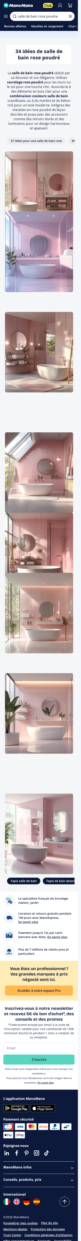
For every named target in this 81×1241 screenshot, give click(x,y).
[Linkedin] (6, 1153)
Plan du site (49, 1223)
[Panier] (70, 5)
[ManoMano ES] (36, 1201)
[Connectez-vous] (60, 5)
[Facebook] (16, 1153)
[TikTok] (46, 1153)
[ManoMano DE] (26, 1201)
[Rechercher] (14, 16)
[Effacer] (70, 16)
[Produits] (5, 16)
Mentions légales (15, 1229)
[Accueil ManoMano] (21, 5)
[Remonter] (65, 1202)
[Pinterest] (26, 1153)
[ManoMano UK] (16, 1201)
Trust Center (12, 1235)
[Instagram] (36, 1153)
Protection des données (48, 1229)
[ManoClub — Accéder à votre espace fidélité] (48, 5)
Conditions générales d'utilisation (48, 1235)
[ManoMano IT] (6, 1201)
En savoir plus (46, 1082)
